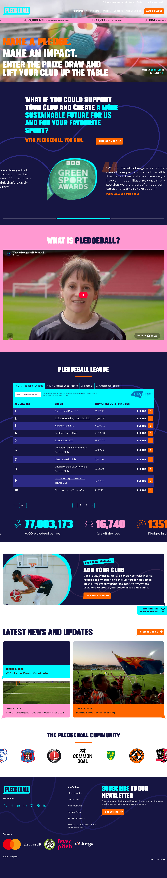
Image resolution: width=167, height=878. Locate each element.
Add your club (133, 11)
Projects (94, 11)
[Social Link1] (5, 806)
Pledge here (63, 395)
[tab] (29, 386)
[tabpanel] (83, 454)
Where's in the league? (153, 71)
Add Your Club (75, 806)
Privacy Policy (74, 812)
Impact (106, 11)
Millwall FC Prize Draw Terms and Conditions (82, 826)
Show (15, 505)
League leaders (149, 610)
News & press (150, 2)
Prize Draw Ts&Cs (76, 819)
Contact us (73, 800)
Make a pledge (154, 11)
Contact (118, 11)
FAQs (139, 2)
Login (161, 2)
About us (78, 11)
